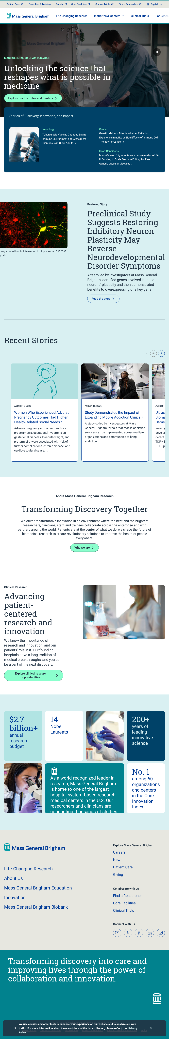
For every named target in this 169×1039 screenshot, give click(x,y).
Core (124, 903)
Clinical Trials (102, 4)
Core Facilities (78, 4)
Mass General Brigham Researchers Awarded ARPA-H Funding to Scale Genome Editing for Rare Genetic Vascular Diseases (129, 159)
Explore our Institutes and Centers (30, 98)
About (13, 878)
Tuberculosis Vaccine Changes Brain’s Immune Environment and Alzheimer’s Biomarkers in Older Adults (64, 139)
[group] (37, 412)
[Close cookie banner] (151, 1028)
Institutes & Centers (107, 16)
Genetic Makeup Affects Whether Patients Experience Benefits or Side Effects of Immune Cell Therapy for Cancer (128, 137)
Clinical (123, 910)
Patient (123, 867)
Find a (127, 896)
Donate (60, 4)
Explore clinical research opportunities (31, 675)
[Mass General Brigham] (28, 16)
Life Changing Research (71, 16)
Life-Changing (28, 869)
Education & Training (40, 4)
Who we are (82, 547)
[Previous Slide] (153, 353)
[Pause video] (157, 52)
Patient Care (13, 4)
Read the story (100, 298)
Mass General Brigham (38, 888)
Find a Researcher (128, 4)
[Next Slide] (161, 353)
